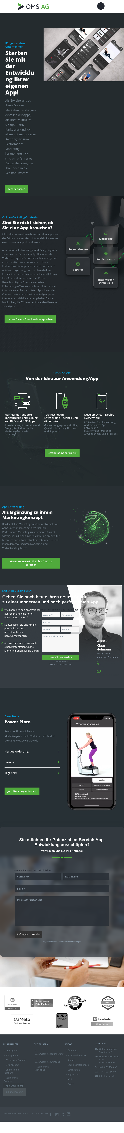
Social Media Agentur (11, 1079)
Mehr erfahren (16, 189)
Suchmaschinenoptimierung (49, 1053)
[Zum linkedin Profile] (70, 1116)
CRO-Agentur (12, 1064)
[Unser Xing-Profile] (64, 1116)
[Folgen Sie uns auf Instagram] (57, 1116)
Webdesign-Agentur (16, 1060)
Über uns (72, 1050)
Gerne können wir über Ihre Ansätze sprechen (31, 563)
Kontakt (71, 1060)
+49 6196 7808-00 (108, 1067)
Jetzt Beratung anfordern (62, 453)
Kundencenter (15, 1091)
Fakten (71, 1084)
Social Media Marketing (42, 1068)
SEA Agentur (12, 1055)
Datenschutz (74, 1069)
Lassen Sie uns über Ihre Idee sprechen (30, 319)
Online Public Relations (11, 1071)
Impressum (73, 1074)
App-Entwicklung (14, 1085)
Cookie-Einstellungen (78, 1064)
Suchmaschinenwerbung (47, 1061)
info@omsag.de (107, 1076)
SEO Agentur (12, 1050)
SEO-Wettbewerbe (77, 1055)
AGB (70, 1079)
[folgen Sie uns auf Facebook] (50, 1116)
